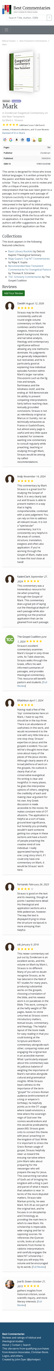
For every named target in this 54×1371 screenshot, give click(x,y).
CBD (22, 140)
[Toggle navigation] (6, 30)
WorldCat (5, 140)
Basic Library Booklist (20, 251)
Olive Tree (40, 140)
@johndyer (34, 1359)
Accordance (34, 140)
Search (27, 1345)
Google (10, 140)
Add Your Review (13, 293)
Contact (16, 1345)
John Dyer (20, 1359)
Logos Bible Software (28, 140)
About (5, 1345)
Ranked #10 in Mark (13, 133)
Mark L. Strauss (14, 120)
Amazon (16, 140)
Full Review (39, 1267)
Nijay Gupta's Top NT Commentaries (29, 258)
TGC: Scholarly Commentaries (24, 277)
